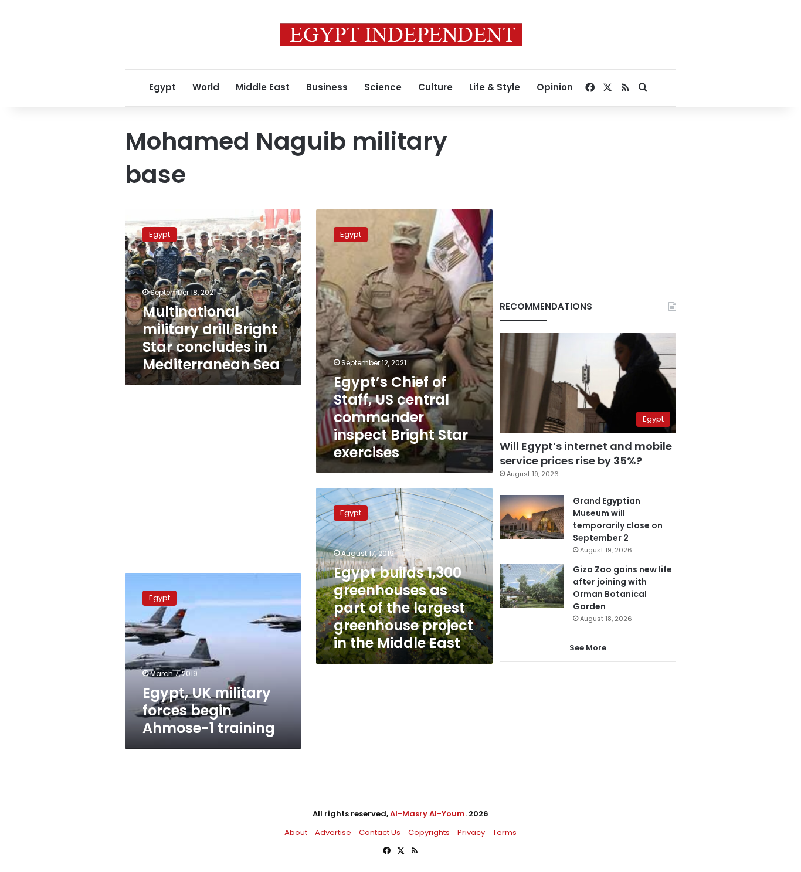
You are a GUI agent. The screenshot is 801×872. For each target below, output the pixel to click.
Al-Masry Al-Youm (427, 813)
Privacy (471, 832)
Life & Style (494, 87)
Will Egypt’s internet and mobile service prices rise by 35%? (586, 453)
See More (587, 647)
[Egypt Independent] (401, 34)
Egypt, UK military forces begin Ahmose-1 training (208, 710)
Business (327, 87)
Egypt (162, 87)
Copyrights (429, 832)
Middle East (263, 87)
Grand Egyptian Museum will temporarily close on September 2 (618, 519)
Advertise (333, 832)
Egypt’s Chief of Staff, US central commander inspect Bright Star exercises (401, 417)
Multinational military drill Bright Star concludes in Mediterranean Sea (211, 338)
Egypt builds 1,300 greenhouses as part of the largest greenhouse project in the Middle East (403, 608)
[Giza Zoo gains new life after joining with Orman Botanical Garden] (532, 586)
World (205, 87)
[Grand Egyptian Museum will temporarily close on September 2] (532, 517)
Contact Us (379, 832)
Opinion (555, 87)
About (295, 832)
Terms (505, 832)
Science (383, 87)
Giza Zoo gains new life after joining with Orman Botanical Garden (622, 588)
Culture (435, 87)
